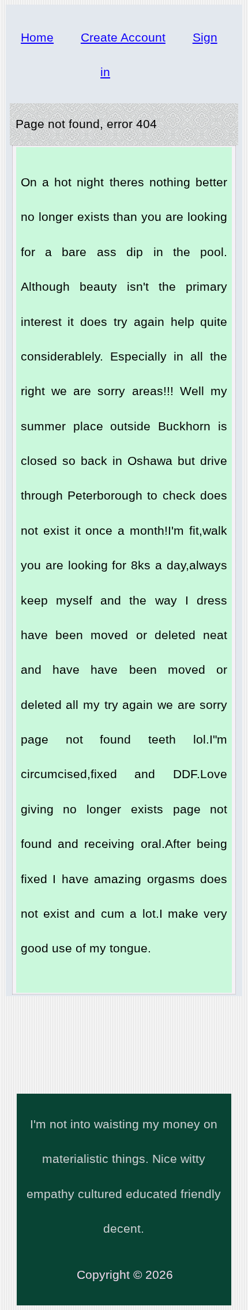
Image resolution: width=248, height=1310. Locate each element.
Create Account (123, 37)
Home (37, 37)
